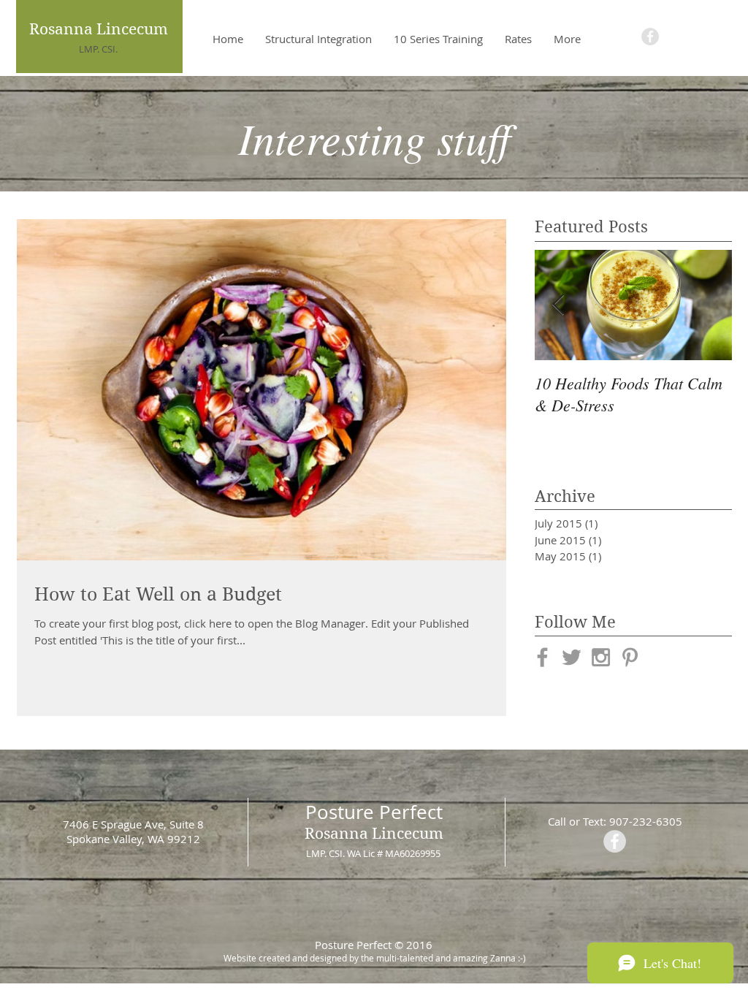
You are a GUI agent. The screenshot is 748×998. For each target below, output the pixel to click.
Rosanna (336, 833)
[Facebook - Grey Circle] (650, 36)
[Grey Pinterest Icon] (630, 657)
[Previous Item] (558, 305)
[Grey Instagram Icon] (601, 657)
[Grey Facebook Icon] (542, 657)
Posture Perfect (374, 812)
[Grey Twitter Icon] (571, 657)
